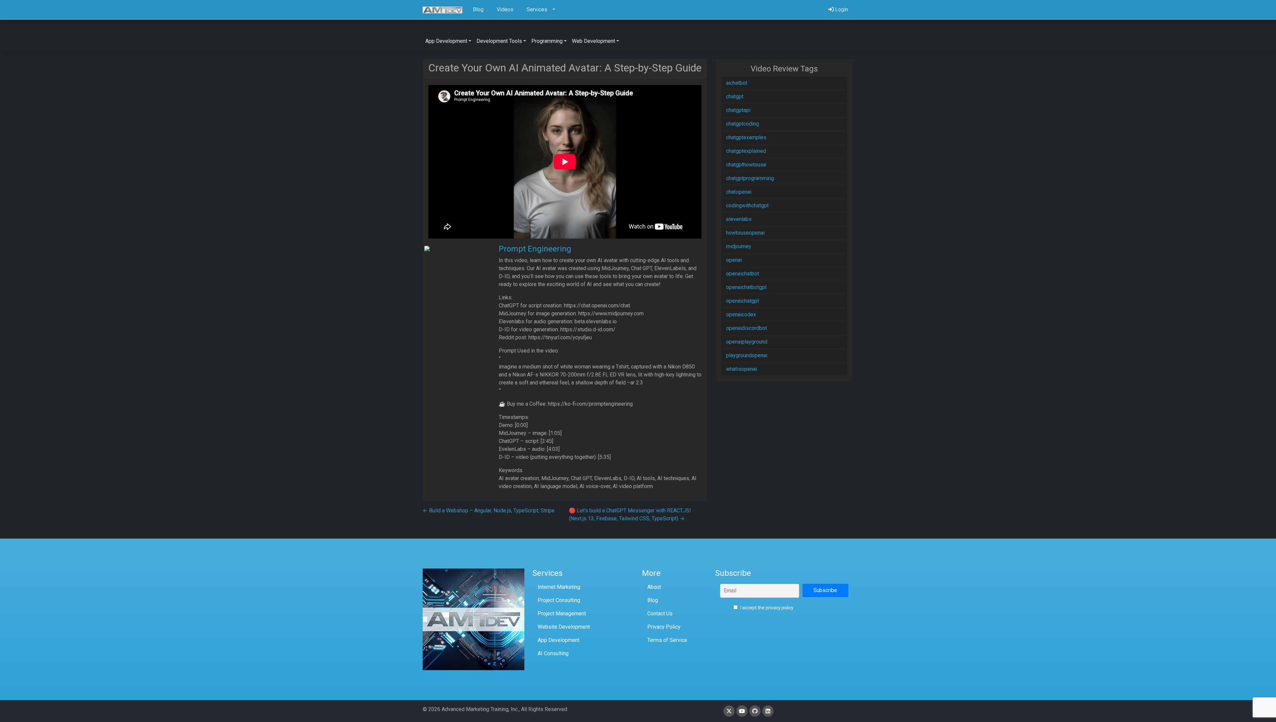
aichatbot (736, 83)
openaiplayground (746, 342)
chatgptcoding (742, 124)
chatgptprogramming (750, 178)
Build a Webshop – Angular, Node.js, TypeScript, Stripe (489, 510)
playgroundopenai (746, 355)
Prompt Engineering (535, 249)
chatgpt (734, 96)
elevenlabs (739, 219)
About (654, 587)
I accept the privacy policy (766, 607)
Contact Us (660, 613)
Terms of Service (667, 640)
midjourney (738, 246)
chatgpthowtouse (746, 164)
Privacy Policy (664, 627)
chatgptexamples (746, 137)
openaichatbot (742, 273)
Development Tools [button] (499, 41)
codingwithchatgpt (747, 205)
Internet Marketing (559, 587)
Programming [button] (547, 41)
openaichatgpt (742, 301)
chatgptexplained (746, 151)
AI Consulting (553, 653)
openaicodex (741, 314)
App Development (559, 640)
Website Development (564, 627)
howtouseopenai (745, 233)
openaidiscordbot (746, 328)
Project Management (562, 613)
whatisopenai (741, 369)
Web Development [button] (593, 41)
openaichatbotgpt (746, 287)
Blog (652, 600)
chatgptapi (738, 110)
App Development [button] (446, 41)
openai (734, 260)
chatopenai (738, 192)
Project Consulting (559, 600)
